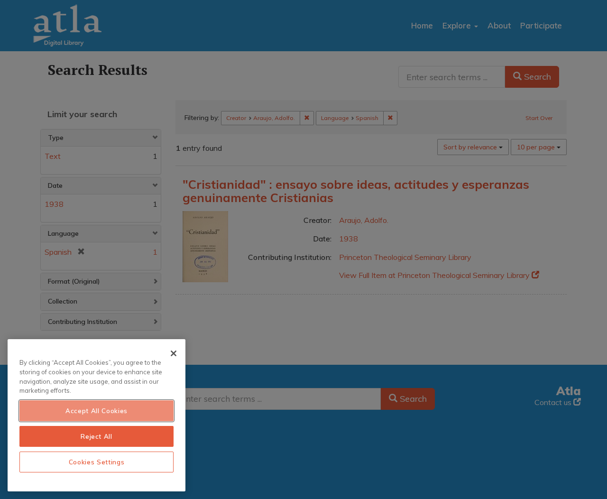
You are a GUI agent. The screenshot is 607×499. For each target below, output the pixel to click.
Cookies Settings (97, 462)
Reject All (96, 436)
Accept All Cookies (96, 411)
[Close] (173, 353)
